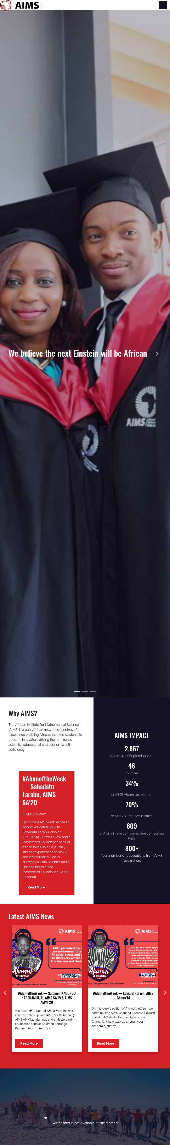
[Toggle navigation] (163, 5)
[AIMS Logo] (20, 5)
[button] (13, 353)
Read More (36, 887)
